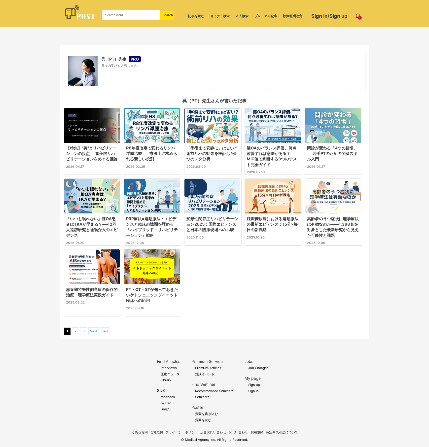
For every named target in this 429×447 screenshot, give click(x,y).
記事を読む (196, 16)
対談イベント (204, 374)
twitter (166, 403)
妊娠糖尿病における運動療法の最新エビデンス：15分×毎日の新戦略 (272, 224)
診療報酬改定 (292, 16)
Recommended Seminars (214, 391)
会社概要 (156, 432)
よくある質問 (138, 432)
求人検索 (242, 16)
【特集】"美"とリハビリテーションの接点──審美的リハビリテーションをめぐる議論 (92, 153)
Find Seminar (203, 384)
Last (105, 331)
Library (166, 380)
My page (253, 378)
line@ (165, 409)
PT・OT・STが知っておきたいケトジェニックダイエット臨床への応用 (152, 295)
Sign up (254, 385)
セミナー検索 (220, 16)
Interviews (169, 368)
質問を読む (203, 420)
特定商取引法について (282, 432)
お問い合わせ (238, 432)
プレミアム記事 (265, 16)
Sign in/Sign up (329, 16)
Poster (197, 407)
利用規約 (256, 432)
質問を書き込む (206, 414)
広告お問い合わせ (213, 432)
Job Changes (258, 368)
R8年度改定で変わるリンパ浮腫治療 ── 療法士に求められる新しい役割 (151, 153)
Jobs (249, 361)
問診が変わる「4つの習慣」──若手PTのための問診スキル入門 (332, 153)
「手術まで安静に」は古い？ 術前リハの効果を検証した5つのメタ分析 (212, 153)
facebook (168, 397)
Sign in (253, 391)
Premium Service (207, 361)
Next (93, 331)
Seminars (202, 397)
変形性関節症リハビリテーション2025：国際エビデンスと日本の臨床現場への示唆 (212, 224)
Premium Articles (208, 368)
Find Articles (168, 361)
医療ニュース (170, 374)
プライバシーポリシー (182, 432)
